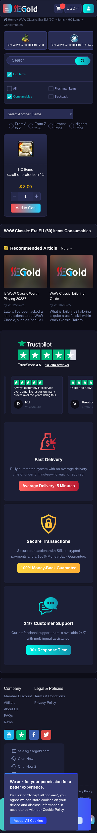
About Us (11, 709)
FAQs (8, 715)
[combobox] (38, 114)
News (8, 722)
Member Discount (18, 696)
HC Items (75, 19)
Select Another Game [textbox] (24, 114)
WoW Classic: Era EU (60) (38, 19)
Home (13, 19)
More (66, 248)
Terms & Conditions (49, 696)
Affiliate (9, 703)
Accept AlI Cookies (28, 821)
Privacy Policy (45, 703)
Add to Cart (26, 208)
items (62, 19)
